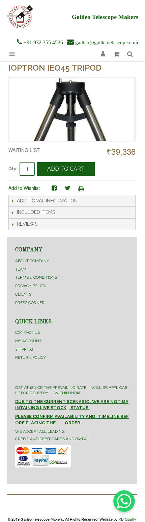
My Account (28, 341)
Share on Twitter (67, 188)
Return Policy (30, 357)
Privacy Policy (30, 285)
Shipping (24, 349)
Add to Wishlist (24, 187)
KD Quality (127, 519)
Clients (23, 294)
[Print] (81, 188)
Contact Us (27, 332)
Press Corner (30, 302)
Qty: (12, 168)
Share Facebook (54, 188)
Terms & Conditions (36, 277)
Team (20, 269)
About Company (32, 260)
